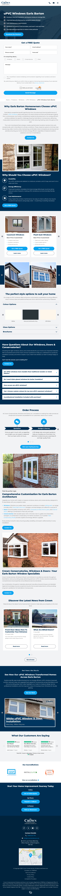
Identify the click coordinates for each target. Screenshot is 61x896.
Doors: (6, 509)
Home (8, 100)
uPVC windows (12, 114)
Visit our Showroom (30, 809)
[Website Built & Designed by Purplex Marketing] (30, 892)
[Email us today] (53, 3)
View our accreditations (29, 780)
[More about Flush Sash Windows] (44, 224)
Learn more (17, 253)
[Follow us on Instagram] (37, 828)
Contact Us (30, 137)
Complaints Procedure (30, 879)
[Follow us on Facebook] (24, 828)
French (44, 509)
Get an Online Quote (30, 793)
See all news (30, 659)
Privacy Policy (30, 874)
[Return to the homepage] (5, 3)
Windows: (7, 505)
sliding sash (48, 505)
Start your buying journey (30, 447)
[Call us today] (49, 3)
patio (47, 509)
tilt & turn (22, 507)
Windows (21, 100)
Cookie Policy (30, 877)
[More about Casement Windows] (17, 224)
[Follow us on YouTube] (32, 828)
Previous (2, 236)
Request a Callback (30, 801)
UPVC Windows (30, 100)
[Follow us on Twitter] (28, 828)
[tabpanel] (16, 629)
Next (59, 236)
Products (14, 100)
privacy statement (39, 83)
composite (33, 509)
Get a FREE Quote (9, 205)
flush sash (16, 507)
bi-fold (39, 509)
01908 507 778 (31, 835)
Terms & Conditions (30, 872)
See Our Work (30, 692)
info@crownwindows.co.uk (31, 838)
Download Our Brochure (13, 34)
